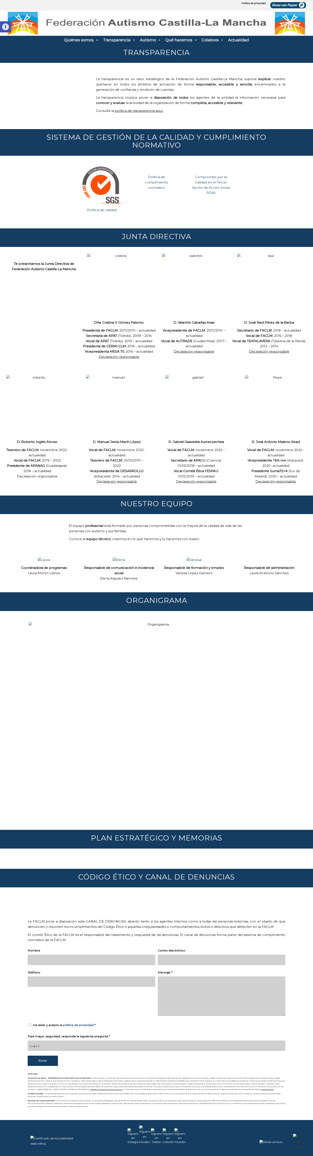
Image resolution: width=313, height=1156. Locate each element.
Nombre (34, 950)
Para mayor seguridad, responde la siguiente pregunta (69, 1036)
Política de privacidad (254, 3)
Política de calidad (101, 210)
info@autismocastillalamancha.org (106, 1089)
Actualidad (238, 40)
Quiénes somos (79, 40)
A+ (291, 1143)
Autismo (148, 40)
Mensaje (165, 972)
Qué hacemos (178, 40)
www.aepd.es (267, 1089)
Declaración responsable (119, 357)
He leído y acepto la (64, 1025)
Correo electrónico (171, 950)
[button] (300, 1142)
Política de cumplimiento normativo (156, 182)
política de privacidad (78, 1025)
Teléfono (34, 972)
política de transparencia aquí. (138, 111)
